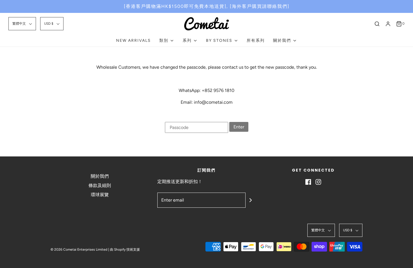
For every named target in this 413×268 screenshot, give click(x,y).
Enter (238, 127)
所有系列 (256, 40)
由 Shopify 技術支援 (125, 249)
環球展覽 (100, 194)
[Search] (377, 24)
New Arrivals (133, 40)
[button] (22, 23)
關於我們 (100, 176)
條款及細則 (99, 185)
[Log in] (388, 24)
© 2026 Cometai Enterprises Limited (79, 249)
